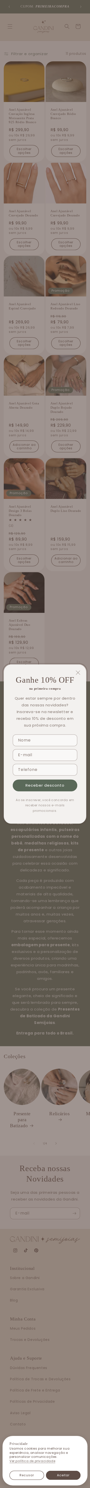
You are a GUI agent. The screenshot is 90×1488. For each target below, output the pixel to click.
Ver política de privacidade (32, 1461)
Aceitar (63, 1475)
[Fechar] (78, 672)
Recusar (27, 1475)
